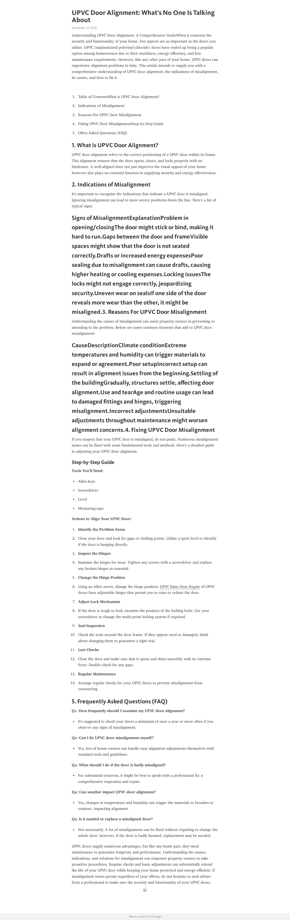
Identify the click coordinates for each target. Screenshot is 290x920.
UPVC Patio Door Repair (180, 586)
